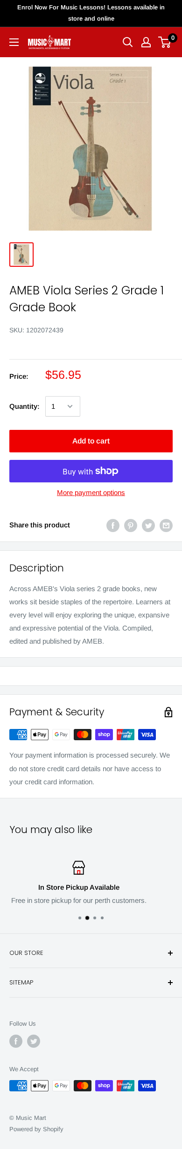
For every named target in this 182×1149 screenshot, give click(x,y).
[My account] (146, 42)
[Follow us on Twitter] (33, 1041)
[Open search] (128, 42)
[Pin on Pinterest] (130, 525)
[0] (165, 42)
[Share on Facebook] (112, 525)
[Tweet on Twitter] (148, 525)
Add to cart (91, 441)
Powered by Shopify (36, 1129)
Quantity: (24, 406)
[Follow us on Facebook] (15, 1041)
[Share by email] (166, 525)
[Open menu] (14, 42)
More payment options (91, 492)
